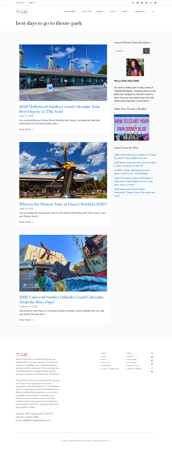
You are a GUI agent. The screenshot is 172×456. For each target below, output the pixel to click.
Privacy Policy (133, 366)
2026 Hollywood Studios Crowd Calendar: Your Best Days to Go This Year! (59, 109)
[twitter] (151, 3)
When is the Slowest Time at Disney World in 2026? (63, 204)
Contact (20, 3)
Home (104, 353)
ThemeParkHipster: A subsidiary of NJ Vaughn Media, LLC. (89, 441)
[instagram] (155, 3)
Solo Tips (106, 362)
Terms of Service (134, 369)
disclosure (132, 359)
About (32, 3)
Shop (104, 359)
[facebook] (137, 3)
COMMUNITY (140, 11)
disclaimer (131, 362)
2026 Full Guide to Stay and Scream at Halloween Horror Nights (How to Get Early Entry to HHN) (133, 181)
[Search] (146, 51)
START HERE (69, 11)
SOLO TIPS (87, 11)
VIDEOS (100, 11)
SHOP (124, 11)
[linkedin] (133, 3)
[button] (153, 11)
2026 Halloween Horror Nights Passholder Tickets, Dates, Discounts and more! (134, 192)
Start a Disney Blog (110, 369)
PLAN (112, 11)
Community (106, 366)
